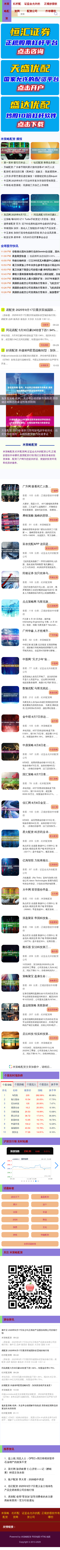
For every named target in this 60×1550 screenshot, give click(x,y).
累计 (15, 1492)
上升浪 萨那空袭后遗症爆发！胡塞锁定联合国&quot (30, 176)
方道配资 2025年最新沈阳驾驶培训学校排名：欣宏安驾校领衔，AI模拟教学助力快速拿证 (29, 432)
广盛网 (55, 490)
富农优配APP (52, 548)
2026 (15, 1508)
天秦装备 (15, 1400)
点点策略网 (53, 605)
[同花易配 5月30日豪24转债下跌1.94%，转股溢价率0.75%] (45, 203)
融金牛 (55, 1095)
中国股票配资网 (51, 1066)
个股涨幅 (7, 1373)
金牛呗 (55, 720)
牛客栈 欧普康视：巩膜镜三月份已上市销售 (26, 185)
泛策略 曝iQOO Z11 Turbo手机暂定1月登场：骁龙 (29, 219)
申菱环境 (15, 1412)
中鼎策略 (54, 749)
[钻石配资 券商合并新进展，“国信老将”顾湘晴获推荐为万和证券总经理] (45, 151)
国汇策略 (54, 778)
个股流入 (31, 1373)
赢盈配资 (45, 1485)
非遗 (45, 1500)
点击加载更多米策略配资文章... (30, 1356)
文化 (45, 1515)
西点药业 (15, 1404)
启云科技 (54, 1037)
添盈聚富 (54, 922)
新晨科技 (15, 1408)
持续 (15, 1523)
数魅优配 (54, 692)
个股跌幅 (19, 1373)
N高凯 (15, 1383)
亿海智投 (54, 864)
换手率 (54, 1373)
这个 (45, 1492)
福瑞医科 (15, 1416)
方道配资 (54, 1181)
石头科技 (15, 1391)
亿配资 (45, 324)
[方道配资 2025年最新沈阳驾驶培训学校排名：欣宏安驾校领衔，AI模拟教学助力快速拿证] (30, 421)
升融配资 (54, 1296)
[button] (3, 1454)
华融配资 (45, 1523)
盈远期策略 (53, 1009)
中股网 (55, 663)
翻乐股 (55, 951)
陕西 (15, 1515)
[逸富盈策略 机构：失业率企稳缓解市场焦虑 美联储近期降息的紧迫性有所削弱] (30, 389)
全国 (15, 1500)
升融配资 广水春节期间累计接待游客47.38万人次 (29, 167)
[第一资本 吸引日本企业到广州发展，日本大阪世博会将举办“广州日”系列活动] (15, 151)
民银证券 (54, 577)
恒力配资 (54, 1325)
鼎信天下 (15, 1485)
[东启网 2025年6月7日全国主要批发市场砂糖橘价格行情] (15, 203)
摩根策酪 (54, 519)
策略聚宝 (54, 980)
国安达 (15, 1420)
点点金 (55, 1267)
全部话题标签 (30, 1532)
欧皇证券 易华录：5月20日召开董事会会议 (26, 237)
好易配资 (44, 365)
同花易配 (44, 345)
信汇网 (55, 806)
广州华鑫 (54, 634)
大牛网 (55, 893)
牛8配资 (54, 1123)
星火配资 (54, 836)
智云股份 (15, 1387)
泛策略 (55, 1238)
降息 (45, 1508)
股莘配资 (54, 1152)
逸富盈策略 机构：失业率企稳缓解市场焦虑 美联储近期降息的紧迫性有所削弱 (29, 400)
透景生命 (15, 1396)
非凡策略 (54, 1210)
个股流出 (43, 1373)
